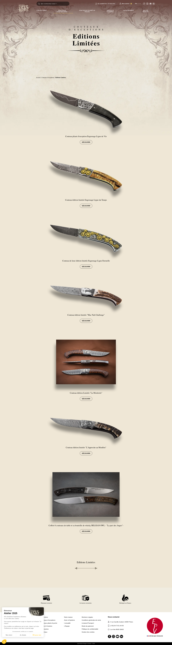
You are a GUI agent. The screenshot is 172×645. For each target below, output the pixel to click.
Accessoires (128, 10)
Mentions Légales (87, 617)
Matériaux (44, 632)
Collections (42, 10)
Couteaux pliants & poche (87, 11)
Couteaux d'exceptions (62, 11)
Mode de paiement (88, 626)
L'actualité (67, 623)
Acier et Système (69, 620)
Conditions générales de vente (91, 620)
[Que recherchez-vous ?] (53, 3)
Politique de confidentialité (90, 629)
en (140, 3)
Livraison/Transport (88, 623)
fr (136, 3)
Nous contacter (114, 617)
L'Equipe (67, 626)
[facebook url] (144, 3)
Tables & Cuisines (110, 11)
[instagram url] (147, 3)
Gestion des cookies (88, 632)
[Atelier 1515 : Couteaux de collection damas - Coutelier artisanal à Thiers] (23, 8)
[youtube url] (150, 3)
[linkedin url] (153, 3)
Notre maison (146, 11)
